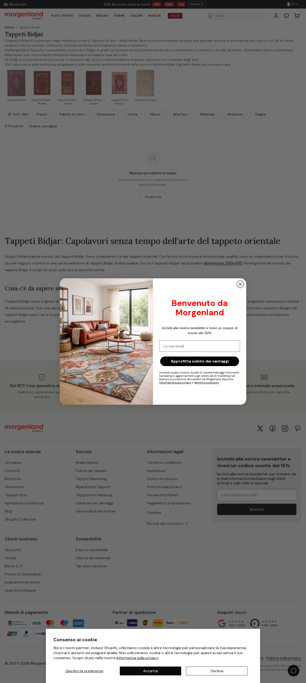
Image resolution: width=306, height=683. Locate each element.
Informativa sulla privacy (137, 657)
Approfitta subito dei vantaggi (200, 361)
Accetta (150, 670)
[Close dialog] (240, 284)
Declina (217, 670)
